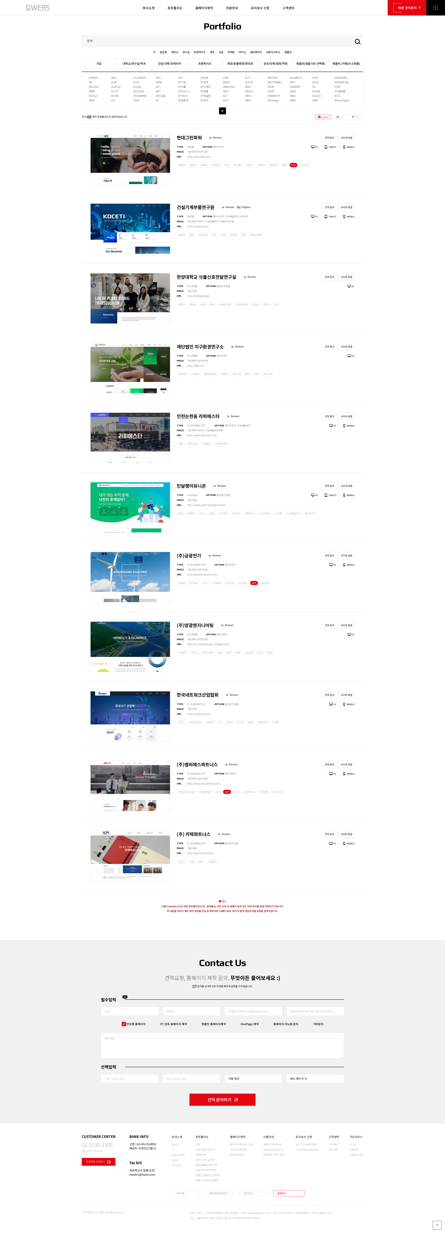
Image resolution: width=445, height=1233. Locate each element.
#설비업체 (265, 583)
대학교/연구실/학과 (134, 63)
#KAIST (226, 82)
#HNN (159, 82)
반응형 (163, 52)
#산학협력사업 (242, 304)
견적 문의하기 (219, 1100)
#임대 (284, 165)
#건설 (191, 234)
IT (154, 52)
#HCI (158, 77)
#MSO (248, 100)
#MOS (248, 96)
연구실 (186, 52)
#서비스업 (236, 373)
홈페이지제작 (204, 8)
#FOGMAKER (140, 96)
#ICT (158, 86)
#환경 (247, 373)
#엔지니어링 (207, 652)
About (175, 1144)
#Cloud (137, 86)
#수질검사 (195, 373)
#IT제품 (204, 91)
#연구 (243, 234)
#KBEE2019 (229, 86)
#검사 (256, 373)
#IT (157, 100)
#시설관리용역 (221, 443)
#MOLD (249, 91)
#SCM (315, 82)
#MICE (248, 86)
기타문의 (318, 1024)
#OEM (271, 91)
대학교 (174, 52)
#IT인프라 (206, 86)
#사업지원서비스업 (186, 791)
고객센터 (288, 8)
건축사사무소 (273, 52)
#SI (313, 86)
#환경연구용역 (210, 373)
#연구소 (267, 304)
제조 (212, 52)
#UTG (338, 96)
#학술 (212, 304)
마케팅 (231, 52)
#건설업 (181, 583)
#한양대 (192, 304)
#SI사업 (316, 91)
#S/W (315, 77)
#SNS (315, 100)
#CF (113, 100)
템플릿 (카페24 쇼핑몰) (346, 63)
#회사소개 (304, 165)
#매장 (180, 443)
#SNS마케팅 (341, 77)
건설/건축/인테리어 (169, 63)
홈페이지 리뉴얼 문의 (285, 1024)
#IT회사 (204, 100)
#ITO (180, 77)
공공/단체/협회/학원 (276, 63)
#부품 (223, 234)
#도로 (219, 652)
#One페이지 (296, 77)
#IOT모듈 (160, 96)
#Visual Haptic (342, 100)
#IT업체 (204, 82)
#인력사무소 (250, 791)
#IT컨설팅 (206, 96)
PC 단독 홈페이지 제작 (173, 1024)
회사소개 (149, 8)
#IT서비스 (183, 96)
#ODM (271, 86)
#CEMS (115, 96)
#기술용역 (182, 652)
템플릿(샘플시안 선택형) (310, 63)
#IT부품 (182, 86)
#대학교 (181, 304)
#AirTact (93, 96)
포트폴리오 (175, 8)
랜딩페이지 (256, 52)
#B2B (91, 100)
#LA (225, 96)
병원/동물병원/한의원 (240, 63)
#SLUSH (316, 96)
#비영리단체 (262, 722)
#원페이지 (236, 513)
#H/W (136, 100)
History (175, 1160)
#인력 (217, 791)
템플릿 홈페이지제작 (214, 1024)
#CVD (136, 82)
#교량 (228, 652)
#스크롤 (278, 513)
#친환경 (192, 165)
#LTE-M (249, 82)
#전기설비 (243, 583)
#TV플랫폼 (340, 91)
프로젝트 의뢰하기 (95, 1161)
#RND (293, 100)
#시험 (191, 861)
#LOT (248, 77)
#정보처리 (210, 722)
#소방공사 (217, 583)
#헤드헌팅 (264, 791)
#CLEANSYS (140, 77)
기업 (98, 63)
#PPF (292, 82)
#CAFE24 (115, 86)
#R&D (293, 96)
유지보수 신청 (260, 8)
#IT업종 (204, 77)
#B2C (114, 77)
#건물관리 (206, 443)
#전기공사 (238, 165)
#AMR (92, 91)
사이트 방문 (347, 137)
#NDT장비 (273, 77)
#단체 (250, 722)
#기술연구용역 (225, 304)
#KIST (226, 91)
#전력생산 (216, 165)
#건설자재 (203, 234)
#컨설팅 (224, 373)
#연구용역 (223, 513)
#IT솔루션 (183, 100)
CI (173, 1149)
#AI (90, 82)
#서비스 (202, 513)
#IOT (158, 91)
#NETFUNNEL (275, 82)
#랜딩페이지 (250, 513)
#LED (225, 100)
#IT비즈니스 (184, 91)
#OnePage (273, 100)
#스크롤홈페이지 (293, 513)
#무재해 (204, 165)
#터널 (238, 652)
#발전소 (250, 165)
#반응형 (181, 165)
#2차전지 (93, 77)
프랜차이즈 (199, 52)
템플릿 (288, 52)
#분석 (201, 861)
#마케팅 (191, 513)
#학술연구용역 (256, 234)
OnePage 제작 (250, 1024)
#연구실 (255, 304)
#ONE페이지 (274, 96)
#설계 (269, 652)
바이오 (242, 52)
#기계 (214, 234)
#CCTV (114, 91)
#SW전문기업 (341, 82)
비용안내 (232, 8)
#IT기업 (182, 82)
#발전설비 (273, 165)
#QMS (293, 91)
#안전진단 (249, 652)
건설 (221, 52)
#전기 (227, 165)
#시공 (260, 652)
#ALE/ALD (94, 86)
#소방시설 (230, 583)
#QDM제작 (295, 86)
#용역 (293, 165)
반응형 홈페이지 (136, 1024)
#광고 (180, 513)
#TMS (337, 86)
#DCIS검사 (139, 91)
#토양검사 (182, 373)
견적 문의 (329, 137)
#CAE (114, 82)
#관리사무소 (193, 443)
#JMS (226, 77)
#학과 (203, 304)
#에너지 (261, 165)
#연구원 (233, 234)
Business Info (178, 1154)
